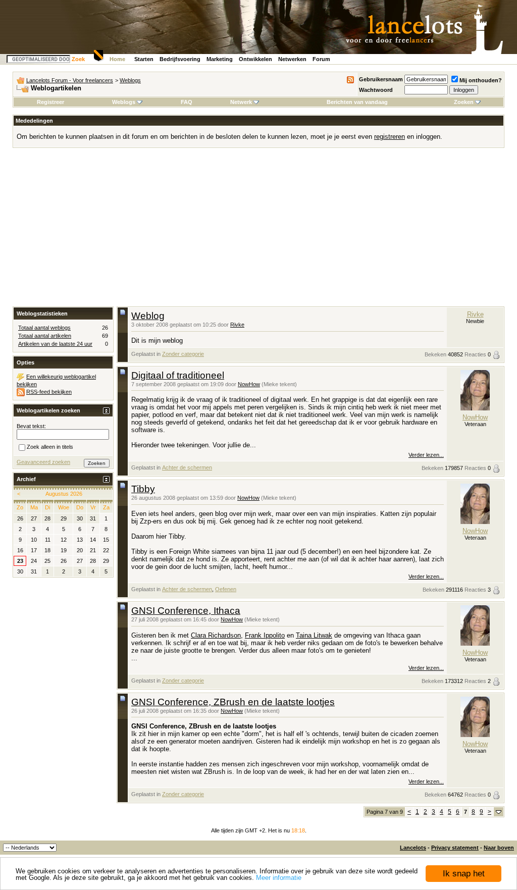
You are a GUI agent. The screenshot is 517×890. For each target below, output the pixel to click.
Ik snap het (464, 873)
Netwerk (241, 102)
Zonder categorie (183, 354)
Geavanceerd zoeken (43, 462)
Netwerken (292, 59)
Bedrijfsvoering (180, 59)
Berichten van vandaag (357, 102)
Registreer (50, 102)
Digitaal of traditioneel (177, 375)
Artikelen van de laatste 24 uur (55, 344)
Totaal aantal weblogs (44, 328)
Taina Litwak (314, 635)
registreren (389, 136)
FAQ (186, 102)
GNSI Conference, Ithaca (185, 610)
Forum (321, 59)
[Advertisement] (258, 230)
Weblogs (130, 80)
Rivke (237, 325)
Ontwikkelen (255, 59)
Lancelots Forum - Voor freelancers (69, 80)
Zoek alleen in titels (50, 447)
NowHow (249, 384)
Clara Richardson (216, 635)
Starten (143, 59)
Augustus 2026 (63, 494)
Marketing (219, 59)
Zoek (78, 59)
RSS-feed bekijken (49, 392)
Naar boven (499, 848)
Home (117, 59)
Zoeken (464, 102)
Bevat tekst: (31, 426)
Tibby (143, 489)
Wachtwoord (376, 90)
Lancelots (413, 848)
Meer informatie (278, 877)
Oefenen (225, 589)
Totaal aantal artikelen (44, 336)
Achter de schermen (187, 467)
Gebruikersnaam (381, 79)
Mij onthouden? (480, 80)
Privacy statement (455, 848)
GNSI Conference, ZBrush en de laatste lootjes (233, 702)
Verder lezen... (426, 455)
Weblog (148, 315)
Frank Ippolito (265, 635)
